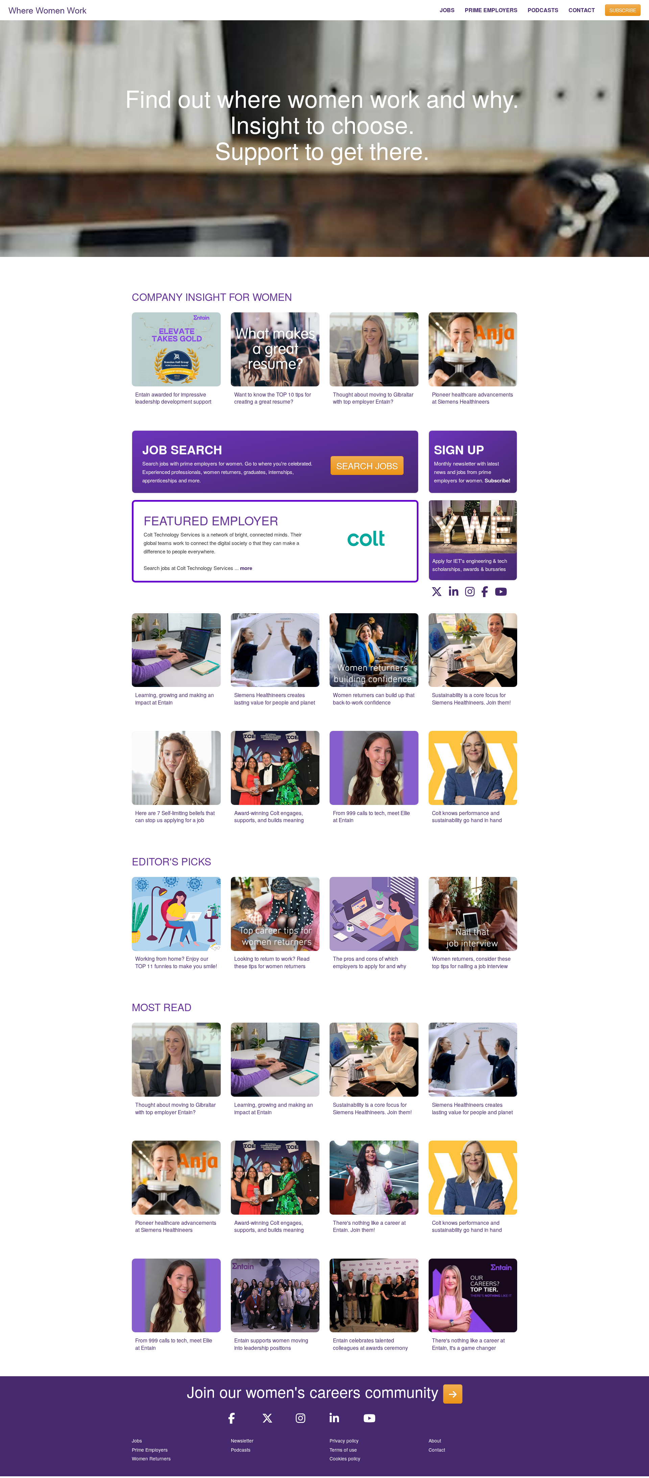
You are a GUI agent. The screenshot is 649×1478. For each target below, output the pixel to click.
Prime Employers (150, 1449)
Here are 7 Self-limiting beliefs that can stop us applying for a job (175, 816)
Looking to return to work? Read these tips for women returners (272, 962)
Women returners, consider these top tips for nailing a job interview (471, 962)
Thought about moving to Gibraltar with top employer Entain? (373, 397)
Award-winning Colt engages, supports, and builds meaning (269, 816)
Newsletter (242, 1440)
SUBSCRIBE (622, 10)
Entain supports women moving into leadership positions (271, 1343)
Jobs (137, 1440)
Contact (437, 1449)
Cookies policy (345, 1458)
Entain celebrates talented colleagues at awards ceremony (370, 1343)
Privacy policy (344, 1440)
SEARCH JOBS (367, 465)
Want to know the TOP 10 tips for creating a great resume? (272, 397)
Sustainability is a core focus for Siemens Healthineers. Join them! (471, 698)
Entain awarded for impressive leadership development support (173, 397)
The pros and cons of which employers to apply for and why (369, 962)
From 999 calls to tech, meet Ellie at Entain (371, 816)
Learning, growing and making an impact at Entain (174, 698)
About (435, 1440)
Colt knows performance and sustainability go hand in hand (467, 816)
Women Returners (151, 1458)
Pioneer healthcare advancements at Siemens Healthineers (472, 397)
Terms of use (343, 1449)
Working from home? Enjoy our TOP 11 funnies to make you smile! (176, 962)
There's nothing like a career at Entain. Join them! (369, 1226)
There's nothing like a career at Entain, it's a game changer (468, 1343)
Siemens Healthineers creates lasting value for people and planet (274, 698)
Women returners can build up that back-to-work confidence (373, 698)
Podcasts (240, 1449)
